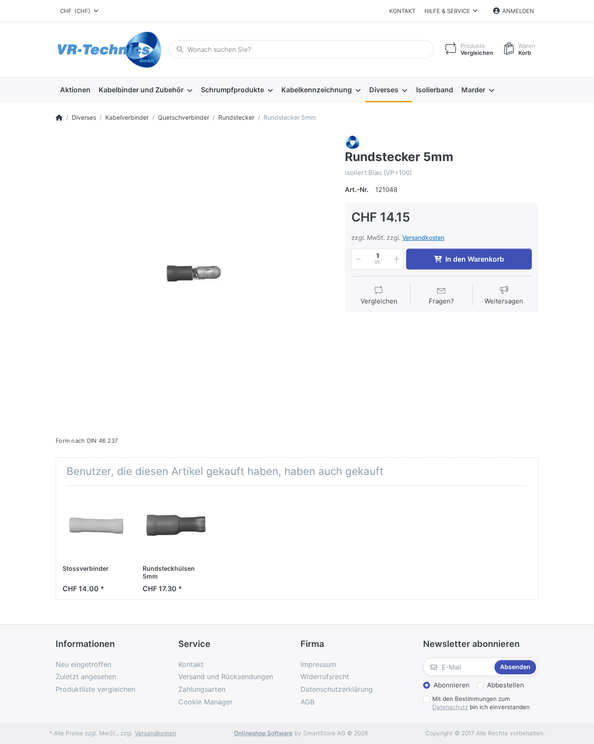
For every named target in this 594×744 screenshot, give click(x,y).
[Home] (59, 117)
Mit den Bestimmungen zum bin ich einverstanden (481, 702)
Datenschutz (450, 707)
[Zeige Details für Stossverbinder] (96, 525)
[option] (194, 273)
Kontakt (402, 10)
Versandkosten (423, 237)
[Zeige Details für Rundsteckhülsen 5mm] (176, 525)
